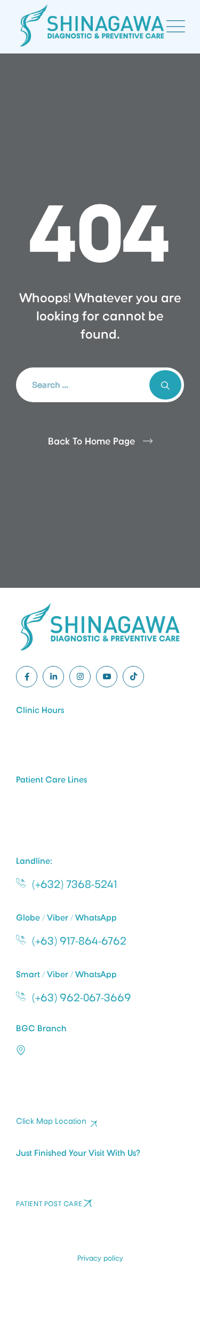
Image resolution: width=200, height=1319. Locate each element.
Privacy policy (100, 1258)
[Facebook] (26, 676)
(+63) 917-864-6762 (79, 940)
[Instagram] (80, 676)
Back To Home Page (91, 441)
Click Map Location (51, 1121)
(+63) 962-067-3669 (81, 997)
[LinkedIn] (53, 676)
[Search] (165, 385)
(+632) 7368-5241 (74, 884)
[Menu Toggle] (173, 26)
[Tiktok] (133, 676)
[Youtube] (106, 676)
